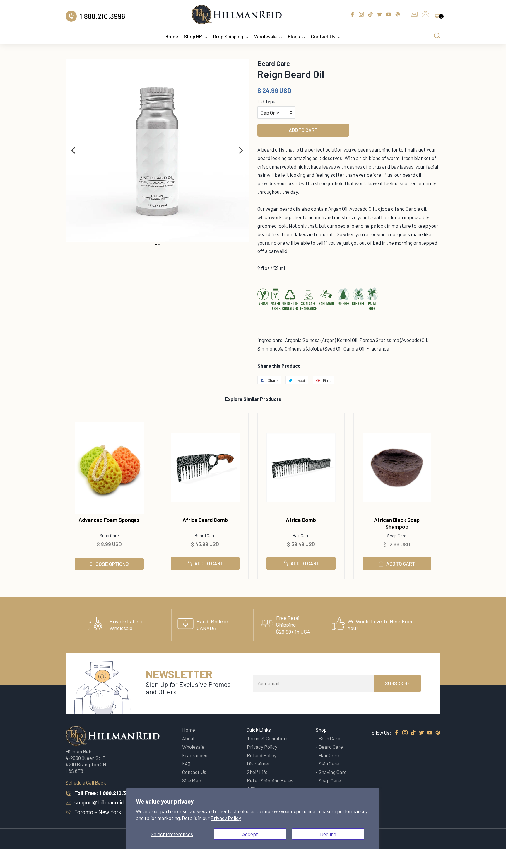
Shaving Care (333, 772)
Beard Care (331, 747)
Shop (321, 730)
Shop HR (193, 36)
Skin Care (329, 763)
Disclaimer (258, 763)
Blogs (294, 36)
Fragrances (194, 755)
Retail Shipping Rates (270, 780)
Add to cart (208, 563)
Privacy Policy (226, 818)
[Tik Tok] (413, 733)
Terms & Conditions (268, 738)
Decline (328, 834)
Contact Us (323, 36)
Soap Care (330, 780)
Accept (250, 834)
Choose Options (109, 564)
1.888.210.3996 (117, 793)
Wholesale (265, 36)
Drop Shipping (228, 36)
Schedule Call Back (86, 782)
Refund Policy (261, 755)
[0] (436, 16)
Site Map (191, 780)
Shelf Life (257, 772)
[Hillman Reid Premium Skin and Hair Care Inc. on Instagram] (405, 733)
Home (171, 36)
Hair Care (329, 755)
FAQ (186, 763)
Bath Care (329, 738)
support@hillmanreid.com (105, 802)
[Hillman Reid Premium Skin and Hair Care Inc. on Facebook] (396, 733)
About (188, 738)
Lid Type (266, 101)
